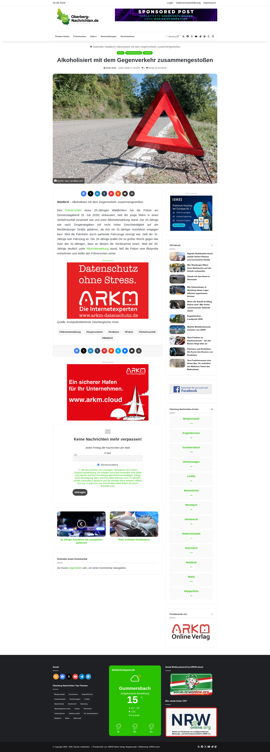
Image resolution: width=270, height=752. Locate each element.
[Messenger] (125, 351)
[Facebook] (83, 193)
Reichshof (87, 709)
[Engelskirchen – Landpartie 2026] (177, 318)
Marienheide (59, 704)
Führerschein (73, 210)
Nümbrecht (72, 704)
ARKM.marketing (107, 260)
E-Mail (107, 453)
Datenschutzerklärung (188, 2)
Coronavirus (73, 694)
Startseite (98, 46)
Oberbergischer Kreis (62, 709)
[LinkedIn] (97, 193)
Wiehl (67, 718)
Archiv (120, 53)
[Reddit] (118, 193)
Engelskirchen (87, 694)
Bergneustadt (59, 694)
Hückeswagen (74, 699)
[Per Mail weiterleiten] (125, 193)
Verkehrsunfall (147, 332)
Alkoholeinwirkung (97, 248)
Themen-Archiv (62, 36)
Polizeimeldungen (134, 53)
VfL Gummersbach (91, 714)
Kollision (114, 332)
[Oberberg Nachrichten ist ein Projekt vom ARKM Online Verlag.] (191, 641)
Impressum (209, 2)
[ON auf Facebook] (191, 393)
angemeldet (75, 568)
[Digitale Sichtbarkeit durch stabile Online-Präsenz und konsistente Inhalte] (177, 256)
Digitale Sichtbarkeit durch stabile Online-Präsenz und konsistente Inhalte (200, 256)
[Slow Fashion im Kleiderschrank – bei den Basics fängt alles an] (177, 340)
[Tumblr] (104, 193)
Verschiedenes (127, 36)
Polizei (129, 332)
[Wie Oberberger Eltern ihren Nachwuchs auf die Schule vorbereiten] (177, 267)
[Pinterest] (111, 193)
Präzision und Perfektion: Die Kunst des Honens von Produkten (200, 352)
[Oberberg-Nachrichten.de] (77, 16)
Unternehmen (59, 714)
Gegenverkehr (95, 332)
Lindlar (87, 699)
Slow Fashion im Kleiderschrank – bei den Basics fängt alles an (199, 340)
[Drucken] (132, 193)
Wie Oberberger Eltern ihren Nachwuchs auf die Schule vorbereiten (199, 268)
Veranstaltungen (108, 36)
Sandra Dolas (111, 68)
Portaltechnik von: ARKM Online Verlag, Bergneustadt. (115, 747)
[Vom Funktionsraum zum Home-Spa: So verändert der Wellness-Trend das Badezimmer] (177, 363)
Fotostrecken (79, 36)
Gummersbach (60, 699)
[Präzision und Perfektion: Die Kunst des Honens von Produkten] (177, 351)
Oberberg (84, 704)
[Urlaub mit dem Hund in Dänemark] (177, 279)
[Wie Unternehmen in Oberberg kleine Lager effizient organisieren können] (177, 290)
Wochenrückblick (109, 465)
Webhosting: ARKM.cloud (149, 747)
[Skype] (118, 351)
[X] (90, 193)
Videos (93, 36)
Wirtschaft (77, 718)
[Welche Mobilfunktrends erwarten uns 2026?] (177, 329)
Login (170, 2)
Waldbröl (110, 46)
